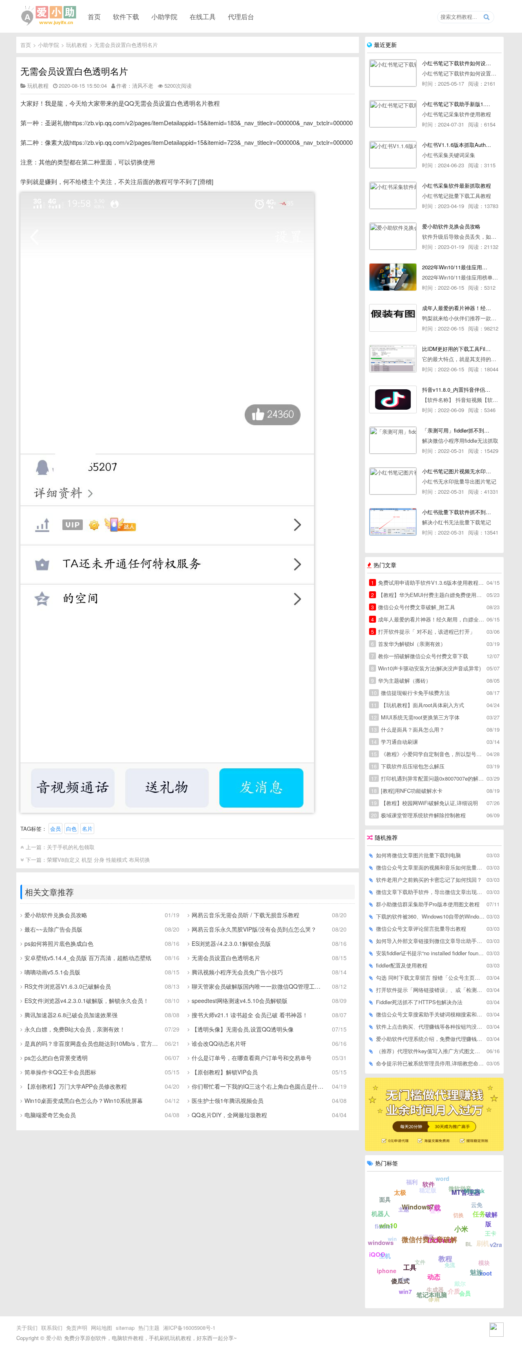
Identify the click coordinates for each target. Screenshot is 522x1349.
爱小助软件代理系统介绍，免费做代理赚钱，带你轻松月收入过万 (430, 1039)
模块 (484, 1262)
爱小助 (54, 1338)
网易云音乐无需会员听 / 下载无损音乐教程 (245, 915)
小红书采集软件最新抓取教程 (456, 185)
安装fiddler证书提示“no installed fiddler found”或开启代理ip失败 (430, 953)
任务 (479, 1213)
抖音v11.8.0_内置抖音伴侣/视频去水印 (456, 389)
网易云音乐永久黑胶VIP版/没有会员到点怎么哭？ (254, 929)
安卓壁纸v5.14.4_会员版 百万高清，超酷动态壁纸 (87, 958)
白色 (71, 828)
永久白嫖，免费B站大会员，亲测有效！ (74, 1029)
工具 (409, 1267)
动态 (433, 1276)
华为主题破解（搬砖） (401, 680)
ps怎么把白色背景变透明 (56, 1058)
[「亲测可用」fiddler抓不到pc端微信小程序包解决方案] (392, 440)
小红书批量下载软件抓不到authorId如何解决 (456, 512)
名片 (87, 828)
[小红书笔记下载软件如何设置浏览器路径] (392, 73)
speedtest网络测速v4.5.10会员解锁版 (240, 1000)
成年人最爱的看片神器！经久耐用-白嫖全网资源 (456, 308)
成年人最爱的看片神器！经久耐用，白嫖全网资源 (428, 619)
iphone (386, 1271)
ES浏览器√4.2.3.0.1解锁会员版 (231, 943)
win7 (405, 1291)
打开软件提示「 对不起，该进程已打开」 (423, 631)
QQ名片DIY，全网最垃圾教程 (229, 1115)
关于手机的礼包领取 (71, 847)
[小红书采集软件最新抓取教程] (392, 195)
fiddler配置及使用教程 (401, 965)
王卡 (490, 1233)
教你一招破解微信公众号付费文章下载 (419, 656)
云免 (476, 1204)
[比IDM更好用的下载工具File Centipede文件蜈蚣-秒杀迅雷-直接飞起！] (392, 358)
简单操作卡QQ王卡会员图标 (60, 1072)
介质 (454, 1291)
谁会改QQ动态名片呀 (219, 1043)
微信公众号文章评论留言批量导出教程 (421, 928)
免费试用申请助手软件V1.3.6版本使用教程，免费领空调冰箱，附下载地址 (428, 582)
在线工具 (203, 16)
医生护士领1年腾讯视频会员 (227, 1100)
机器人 (381, 1213)
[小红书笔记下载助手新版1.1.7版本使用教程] (392, 113)
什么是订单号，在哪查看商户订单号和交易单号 (252, 1058)
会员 (55, 828)
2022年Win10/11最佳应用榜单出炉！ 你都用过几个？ (456, 267)
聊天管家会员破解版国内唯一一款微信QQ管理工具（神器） (259, 986)
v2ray (497, 1244)
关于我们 (27, 1327)
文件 (420, 1262)
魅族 (476, 1272)
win (392, 1238)
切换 (458, 1215)
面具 (385, 1199)
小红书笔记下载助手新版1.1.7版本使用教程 (456, 104)
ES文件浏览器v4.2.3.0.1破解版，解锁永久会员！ (86, 1000)
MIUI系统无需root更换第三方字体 (415, 717)
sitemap (125, 1327)
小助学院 (164, 16)
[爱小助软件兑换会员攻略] (392, 236)
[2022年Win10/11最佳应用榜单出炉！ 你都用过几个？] (392, 277)
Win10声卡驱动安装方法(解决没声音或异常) (426, 668)
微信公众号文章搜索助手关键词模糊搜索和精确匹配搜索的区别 (430, 1014)
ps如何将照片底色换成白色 (58, 943)
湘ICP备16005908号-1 (189, 1327)
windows (381, 1242)
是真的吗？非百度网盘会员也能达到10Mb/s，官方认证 (91, 1043)
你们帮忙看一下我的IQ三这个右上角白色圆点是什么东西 (259, 1086)
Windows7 (418, 1206)
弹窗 (428, 1236)
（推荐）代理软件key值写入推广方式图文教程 (430, 1051)
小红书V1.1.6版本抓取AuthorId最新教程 (456, 145)
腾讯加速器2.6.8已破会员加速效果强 (70, 1015)
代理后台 (241, 16)
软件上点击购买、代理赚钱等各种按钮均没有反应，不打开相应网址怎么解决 (430, 1026)
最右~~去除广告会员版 (53, 929)
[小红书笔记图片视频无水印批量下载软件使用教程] (392, 481)
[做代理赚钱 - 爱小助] (434, 1149)
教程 (445, 1258)
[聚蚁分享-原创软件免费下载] (49, 16)
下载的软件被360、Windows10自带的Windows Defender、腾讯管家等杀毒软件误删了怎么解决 (430, 916)
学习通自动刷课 (394, 742)
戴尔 (460, 1283)
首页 (94, 16)
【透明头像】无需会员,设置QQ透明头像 (243, 1029)
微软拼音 (460, 1188)
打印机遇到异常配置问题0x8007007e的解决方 (428, 778)
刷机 (482, 1243)
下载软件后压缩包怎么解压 (408, 766)
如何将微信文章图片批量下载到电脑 (418, 855)
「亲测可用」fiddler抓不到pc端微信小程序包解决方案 (456, 430)
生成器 (435, 1289)
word (442, 1178)
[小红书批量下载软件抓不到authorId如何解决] (392, 521)
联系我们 (51, 1327)
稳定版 (427, 1190)
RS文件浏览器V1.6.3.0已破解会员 (67, 986)
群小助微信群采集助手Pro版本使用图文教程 (428, 904)
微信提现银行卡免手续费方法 (410, 693)
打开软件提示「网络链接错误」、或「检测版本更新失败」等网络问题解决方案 (430, 990)
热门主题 (148, 1327)
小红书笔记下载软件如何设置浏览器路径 (456, 63)
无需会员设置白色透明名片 (126, 45)
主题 (403, 1209)
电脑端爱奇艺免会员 (50, 1115)
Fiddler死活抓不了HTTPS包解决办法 (419, 1002)
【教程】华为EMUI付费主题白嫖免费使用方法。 (428, 595)
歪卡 (435, 1210)
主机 (385, 1255)
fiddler (384, 1226)
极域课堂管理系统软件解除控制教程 (418, 815)
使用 (434, 1300)
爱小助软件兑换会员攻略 (55, 915)
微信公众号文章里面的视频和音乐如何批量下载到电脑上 (430, 867)
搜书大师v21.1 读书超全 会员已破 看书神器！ (250, 1015)
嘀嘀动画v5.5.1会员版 (52, 972)
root (486, 1273)
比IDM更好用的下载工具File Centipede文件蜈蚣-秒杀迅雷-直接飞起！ (456, 349)
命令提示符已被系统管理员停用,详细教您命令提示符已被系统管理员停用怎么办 (430, 1063)
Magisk (474, 1190)
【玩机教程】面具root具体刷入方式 (417, 705)
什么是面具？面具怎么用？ (408, 729)
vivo (404, 1279)
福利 (412, 1182)
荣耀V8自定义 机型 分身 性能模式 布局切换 (98, 859)
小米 (461, 1229)
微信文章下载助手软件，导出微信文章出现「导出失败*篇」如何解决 (430, 892)
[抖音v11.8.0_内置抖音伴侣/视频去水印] (392, 399)
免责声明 (76, 1327)
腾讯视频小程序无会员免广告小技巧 (237, 972)
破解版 (491, 1219)
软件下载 (126, 16)
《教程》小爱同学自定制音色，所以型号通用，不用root (428, 754)
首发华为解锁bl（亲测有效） (408, 644)
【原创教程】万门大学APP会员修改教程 (75, 1086)
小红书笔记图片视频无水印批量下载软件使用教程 (456, 471)
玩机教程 (76, 45)
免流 (450, 1265)
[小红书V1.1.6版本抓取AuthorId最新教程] (392, 154)
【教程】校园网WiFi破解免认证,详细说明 (424, 803)
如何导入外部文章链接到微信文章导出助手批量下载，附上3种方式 (430, 941)
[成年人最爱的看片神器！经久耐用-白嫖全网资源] (392, 317)
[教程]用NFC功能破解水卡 (406, 790)
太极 (400, 1192)
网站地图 (101, 1327)
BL (468, 1244)
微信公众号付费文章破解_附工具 (413, 607)
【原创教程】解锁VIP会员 (225, 1072)
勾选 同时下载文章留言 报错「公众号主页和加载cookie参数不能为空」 (430, 977)
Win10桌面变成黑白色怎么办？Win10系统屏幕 (83, 1100)
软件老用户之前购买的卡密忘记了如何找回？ (429, 879)
